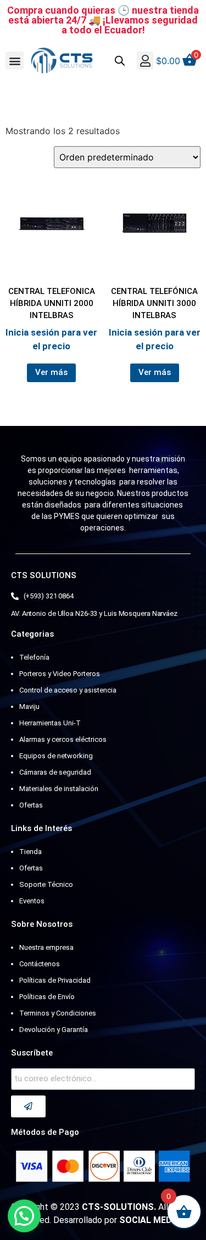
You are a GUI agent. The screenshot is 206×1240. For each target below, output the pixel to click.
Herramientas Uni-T (50, 723)
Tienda (30, 851)
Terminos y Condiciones (57, 1013)
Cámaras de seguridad (55, 772)
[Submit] (28, 1106)
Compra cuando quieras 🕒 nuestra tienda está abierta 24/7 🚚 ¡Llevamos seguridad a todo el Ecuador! (103, 20)
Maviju (29, 706)
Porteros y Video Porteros (59, 674)
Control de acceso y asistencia (67, 690)
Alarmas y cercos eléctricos (63, 739)
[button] (14, 60)
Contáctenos (39, 964)
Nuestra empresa (46, 947)
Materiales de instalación (58, 789)
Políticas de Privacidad (55, 980)
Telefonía (34, 657)
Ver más (51, 372)
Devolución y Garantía (53, 1029)
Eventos (31, 901)
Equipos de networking (56, 756)
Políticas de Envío (47, 997)
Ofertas (31, 805)
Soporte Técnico (46, 884)
